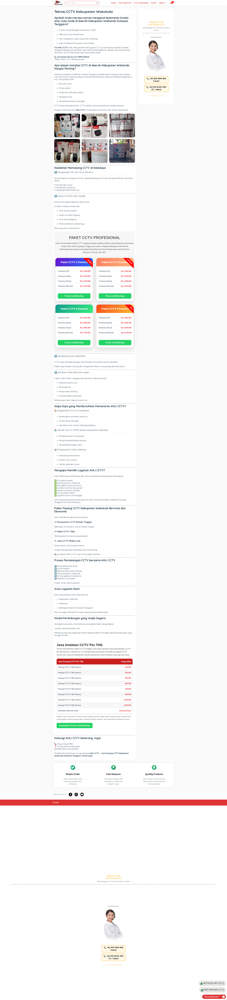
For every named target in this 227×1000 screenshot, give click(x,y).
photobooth (125, 3)
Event (154, 3)
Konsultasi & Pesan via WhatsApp (74, 726)
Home (113, 3)
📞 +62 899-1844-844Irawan (156, 79)
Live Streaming (141, 3)
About (162, 3)
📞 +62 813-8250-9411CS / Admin (156, 88)
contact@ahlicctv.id (156, 96)
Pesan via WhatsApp (74, 296)
